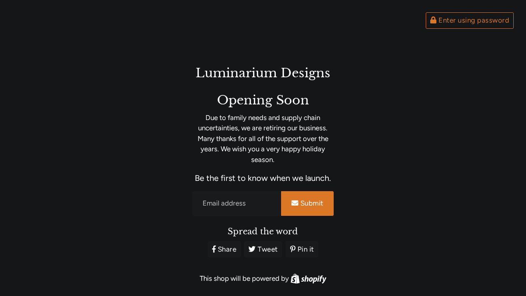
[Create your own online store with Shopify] (308, 278)
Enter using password (473, 20)
